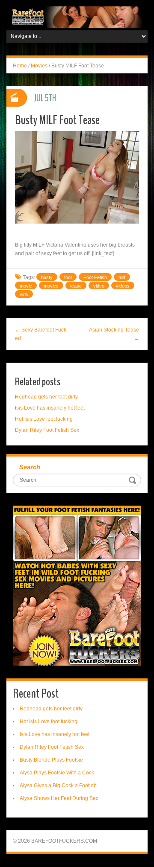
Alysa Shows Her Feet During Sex (59, 798)
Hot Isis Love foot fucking (44, 419)
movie (26, 285)
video (98, 285)
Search (29, 467)
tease (76, 285)
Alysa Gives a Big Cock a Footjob (58, 785)
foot (68, 277)
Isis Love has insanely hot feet (50, 408)
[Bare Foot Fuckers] (77, 17)
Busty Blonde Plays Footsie (51, 760)
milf (121, 277)
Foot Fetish (95, 277)
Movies (39, 66)
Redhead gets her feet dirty (46, 397)
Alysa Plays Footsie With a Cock (57, 773)
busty (47, 277)
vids (24, 294)
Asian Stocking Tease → (114, 334)
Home (20, 66)
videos (123, 285)
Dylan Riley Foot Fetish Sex (47, 430)
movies (51, 285)
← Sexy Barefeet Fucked (40, 334)
